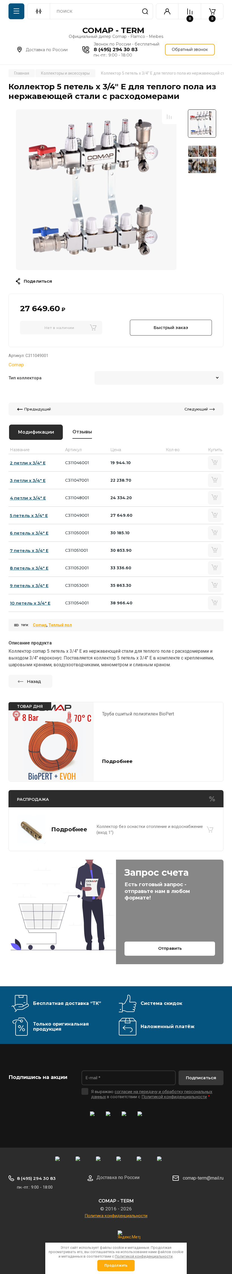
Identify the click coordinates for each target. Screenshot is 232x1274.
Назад (34, 681)
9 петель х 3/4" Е (29, 585)
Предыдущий (37, 409)
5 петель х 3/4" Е (29, 515)
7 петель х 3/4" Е (29, 550)
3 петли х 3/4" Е (28, 480)
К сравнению (169, 116)
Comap (16, 364)
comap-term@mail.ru (203, 1178)
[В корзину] (210, 829)
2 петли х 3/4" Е (28, 463)
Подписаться (201, 1077)
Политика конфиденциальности (116, 1215)
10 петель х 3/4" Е (30, 603)
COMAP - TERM (113, 30)
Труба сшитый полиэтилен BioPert (138, 714)
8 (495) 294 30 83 (116, 49)
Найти (145, 11)
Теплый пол (60, 625)
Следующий (196, 409)
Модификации (36, 432)
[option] (96, 189)
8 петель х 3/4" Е (29, 568)
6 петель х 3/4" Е (29, 533)
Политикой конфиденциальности (174, 1096)
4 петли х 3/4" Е (28, 498)
